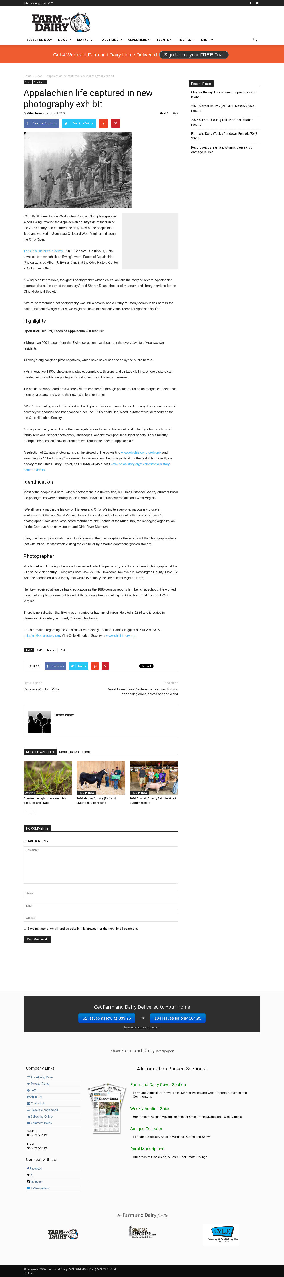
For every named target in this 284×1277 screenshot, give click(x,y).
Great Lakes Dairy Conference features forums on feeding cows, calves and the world (143, 691)
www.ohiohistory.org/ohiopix (141, 452)
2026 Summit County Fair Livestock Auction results (222, 122)
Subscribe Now (39, 40)
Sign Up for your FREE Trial (194, 55)
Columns (30, 792)
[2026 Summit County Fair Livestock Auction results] (154, 778)
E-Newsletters (39, 1188)
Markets (84, 40)
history (51, 650)
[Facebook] (250, 3)
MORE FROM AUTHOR (74, 752)
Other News (34, 113)
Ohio (63, 650)
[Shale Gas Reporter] (142, 1237)
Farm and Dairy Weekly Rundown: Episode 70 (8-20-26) (224, 136)
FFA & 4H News (86, 792)
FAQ (33, 1090)
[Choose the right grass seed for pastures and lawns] (48, 778)
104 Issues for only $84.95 (177, 1018)
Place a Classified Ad (44, 1110)
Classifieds (137, 40)
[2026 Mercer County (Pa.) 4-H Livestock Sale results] (101, 778)
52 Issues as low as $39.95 (107, 1018)
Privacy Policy (39, 1083)
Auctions (110, 40)
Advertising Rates (41, 1077)
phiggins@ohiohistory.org (42, 635)
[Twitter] (257, 3)
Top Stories (39, 82)
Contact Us (37, 1103)
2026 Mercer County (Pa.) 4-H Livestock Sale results (222, 108)
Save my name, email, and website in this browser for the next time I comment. (82, 928)
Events (163, 40)
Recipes (185, 40)
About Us (36, 1096)
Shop (205, 40)
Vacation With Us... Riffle (41, 689)
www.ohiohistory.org (120, 635)
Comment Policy (41, 1123)
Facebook (35, 1168)
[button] (255, 39)
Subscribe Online (41, 1116)
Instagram (36, 1181)
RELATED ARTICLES (40, 752)
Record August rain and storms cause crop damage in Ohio (221, 150)
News (62, 40)
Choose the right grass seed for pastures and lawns (223, 94)
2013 (39, 650)
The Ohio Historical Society (43, 251)
